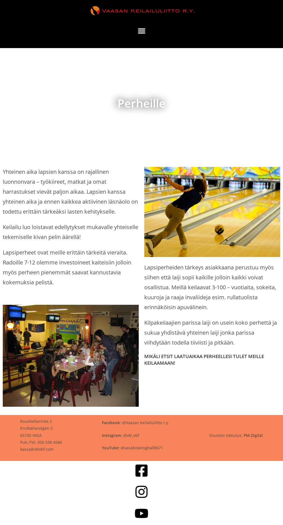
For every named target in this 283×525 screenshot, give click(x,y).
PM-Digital (253, 435)
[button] (141, 31)
